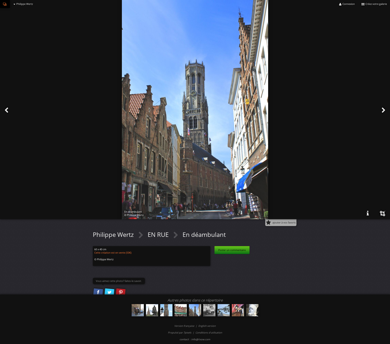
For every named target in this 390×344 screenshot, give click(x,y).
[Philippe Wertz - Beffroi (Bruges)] (166, 310)
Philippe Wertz (114, 234)
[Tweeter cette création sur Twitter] (109, 292)
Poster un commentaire (232, 250)
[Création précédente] (6, 110)
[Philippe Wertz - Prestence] (152, 310)
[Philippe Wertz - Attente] (209, 310)
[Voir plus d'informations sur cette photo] (367, 213)
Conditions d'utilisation (208, 332)
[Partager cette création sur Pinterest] (121, 292)
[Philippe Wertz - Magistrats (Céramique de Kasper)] (238, 310)
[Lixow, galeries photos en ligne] (5, 4)
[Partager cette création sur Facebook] (98, 292)
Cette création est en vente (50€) (112, 252)
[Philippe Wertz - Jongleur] (252, 310)
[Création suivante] (383, 110)
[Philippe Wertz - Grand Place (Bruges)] (181, 310)
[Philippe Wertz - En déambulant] (195, 310)
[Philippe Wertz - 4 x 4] (138, 310)
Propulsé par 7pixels (179, 332)
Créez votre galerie (376, 4)
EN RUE (159, 234)
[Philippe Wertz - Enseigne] (224, 310)
